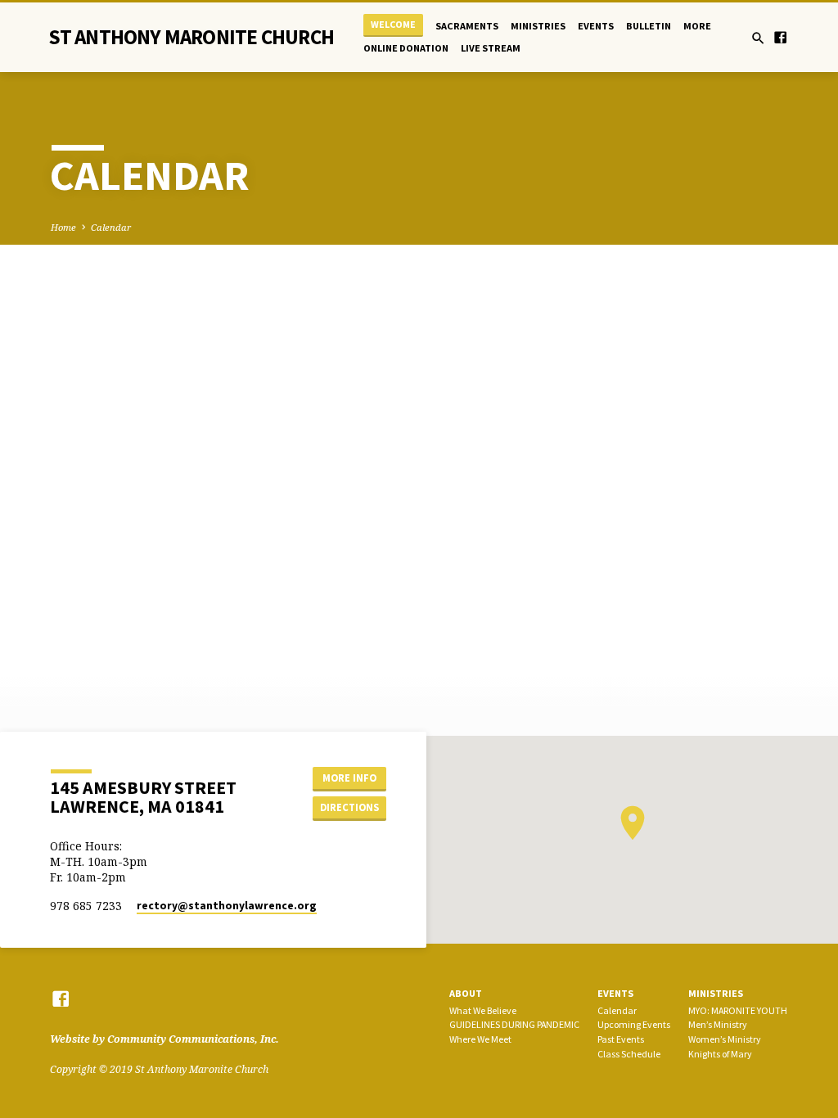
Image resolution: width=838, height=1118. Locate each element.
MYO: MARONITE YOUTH (737, 1010)
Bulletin (648, 26)
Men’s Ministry (717, 1024)
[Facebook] (780, 37)
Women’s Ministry (724, 1039)
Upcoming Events (633, 1024)
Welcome (393, 24)
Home (63, 227)
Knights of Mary (720, 1054)
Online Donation (405, 48)
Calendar (111, 227)
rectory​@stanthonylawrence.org (227, 906)
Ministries (538, 26)
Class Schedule (628, 1054)
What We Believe (482, 1010)
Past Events (620, 1039)
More (697, 26)
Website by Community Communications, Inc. (164, 1039)
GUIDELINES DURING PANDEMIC (514, 1024)
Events (596, 26)
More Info (349, 778)
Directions (349, 807)
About (465, 993)
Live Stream (490, 48)
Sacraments (466, 26)
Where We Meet (480, 1039)
